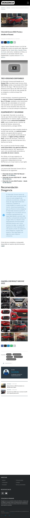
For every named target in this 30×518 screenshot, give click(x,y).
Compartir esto (8, 363)
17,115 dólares (10, 175)
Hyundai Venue (22, 50)
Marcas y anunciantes (20, 484)
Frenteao (12, 512)
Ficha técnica (9, 356)
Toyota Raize (14, 50)
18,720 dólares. (7, 179)
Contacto (18, 482)
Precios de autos (19, 480)
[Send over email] (11, 42)
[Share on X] (5, 42)
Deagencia (7, 511)
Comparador (4, 482)
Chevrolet (9, 354)
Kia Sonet (3, 52)
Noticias (3, 480)
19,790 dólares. (7, 182)
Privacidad (4, 484)
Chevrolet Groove (17, 354)
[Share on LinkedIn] (8, 42)
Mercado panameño (11, 359)
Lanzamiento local (18, 356)
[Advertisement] (15, 263)
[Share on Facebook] (2, 42)
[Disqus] (14, 418)
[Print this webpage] (14, 42)
